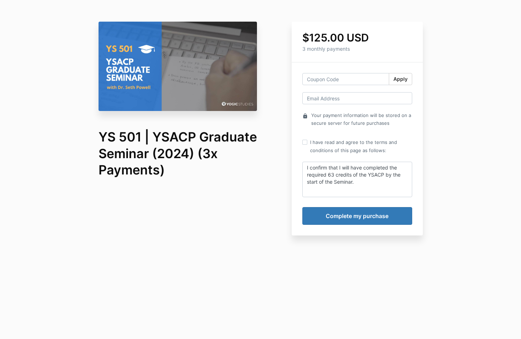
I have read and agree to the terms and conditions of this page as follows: (353, 146)
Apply (400, 79)
